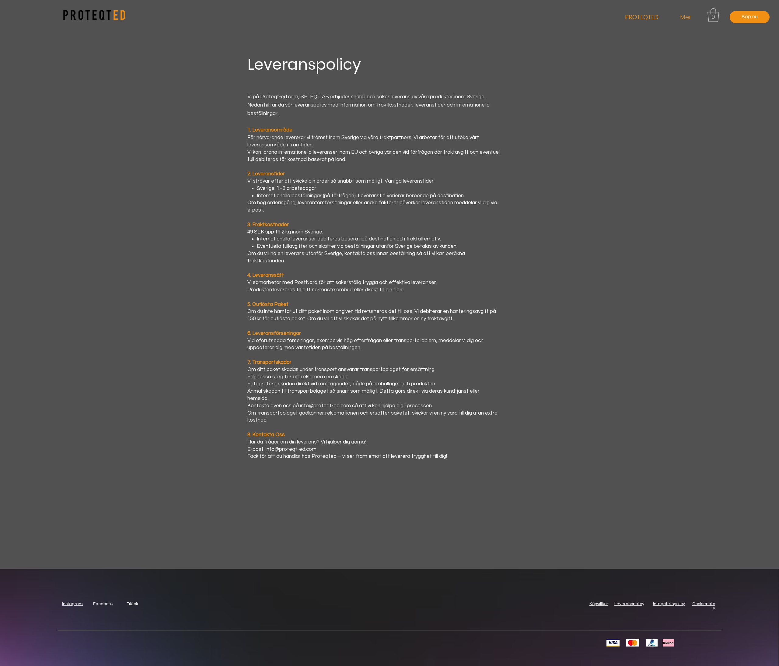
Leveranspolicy (629, 604)
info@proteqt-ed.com (291, 449)
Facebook (103, 604)
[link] (713, 15)
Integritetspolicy (669, 604)
